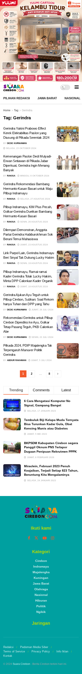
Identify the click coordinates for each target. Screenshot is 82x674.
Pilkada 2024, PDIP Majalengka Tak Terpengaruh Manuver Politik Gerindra (27, 350)
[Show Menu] (77, 87)
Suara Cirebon (21, 663)
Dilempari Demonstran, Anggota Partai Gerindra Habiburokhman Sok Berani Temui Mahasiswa (28, 234)
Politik (41, 606)
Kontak (7, 655)
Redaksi (8, 647)
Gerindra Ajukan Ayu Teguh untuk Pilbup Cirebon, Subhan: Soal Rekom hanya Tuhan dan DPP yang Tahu (28, 299)
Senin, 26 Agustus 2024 (33, 222)
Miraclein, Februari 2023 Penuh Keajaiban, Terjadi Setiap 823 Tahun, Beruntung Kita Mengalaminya (51, 470)
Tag (16, 110)
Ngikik (41, 612)
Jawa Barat (47, 98)
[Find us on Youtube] (45, 538)
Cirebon (41, 561)
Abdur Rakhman (16, 360)
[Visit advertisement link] (41, 41)
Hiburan (41, 600)
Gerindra (27, 110)
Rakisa (11, 175)
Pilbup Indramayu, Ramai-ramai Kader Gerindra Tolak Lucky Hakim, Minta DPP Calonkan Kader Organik (28, 276)
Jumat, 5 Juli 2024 (41, 360)
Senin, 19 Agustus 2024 (33, 263)
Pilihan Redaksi (16, 98)
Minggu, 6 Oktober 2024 (34, 175)
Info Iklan (62, 651)
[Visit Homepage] (13, 87)
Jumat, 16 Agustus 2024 (33, 286)
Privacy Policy (40, 651)
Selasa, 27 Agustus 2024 (34, 199)
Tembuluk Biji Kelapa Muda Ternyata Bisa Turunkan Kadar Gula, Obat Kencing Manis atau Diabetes (51, 424)
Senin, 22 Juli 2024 (42, 337)
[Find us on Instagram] (52, 538)
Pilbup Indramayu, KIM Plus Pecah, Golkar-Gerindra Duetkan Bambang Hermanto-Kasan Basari (27, 211)
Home (6, 110)
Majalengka (41, 572)
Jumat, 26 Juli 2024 (42, 309)
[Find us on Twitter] (36, 538)
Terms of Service (14, 651)
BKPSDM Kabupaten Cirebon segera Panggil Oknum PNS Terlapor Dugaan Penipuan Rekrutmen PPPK (51, 447)
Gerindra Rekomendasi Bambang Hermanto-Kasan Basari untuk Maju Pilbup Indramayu (27, 188)
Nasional (72, 98)
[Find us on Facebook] (29, 538)
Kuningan (41, 578)
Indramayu (41, 566)
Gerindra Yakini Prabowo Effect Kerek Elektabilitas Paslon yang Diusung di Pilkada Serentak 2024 (26, 133)
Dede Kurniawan (17, 143)
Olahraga (41, 589)
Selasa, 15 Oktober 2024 (20, 148)
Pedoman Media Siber (34, 647)
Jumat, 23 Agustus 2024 (33, 244)
